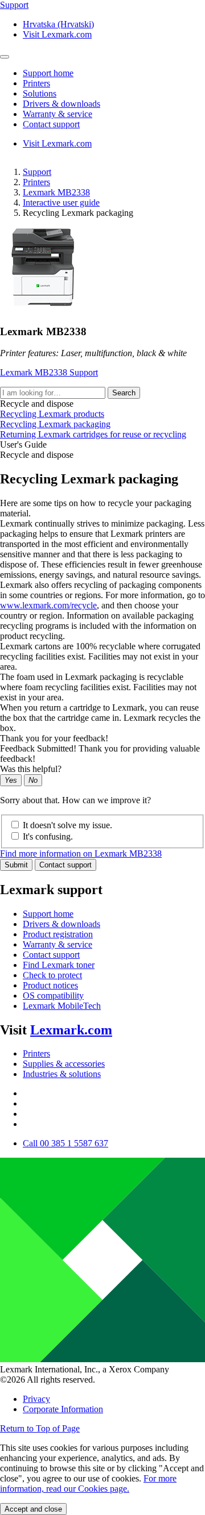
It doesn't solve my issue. (67, 825)
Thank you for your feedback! (54, 738)
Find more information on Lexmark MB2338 (81, 853)
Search (124, 393)
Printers (36, 182)
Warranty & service (57, 944)
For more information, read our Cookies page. (88, 1483)
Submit (16, 865)
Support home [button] (48, 73)
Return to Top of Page (40, 1428)
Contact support (65, 865)
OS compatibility (53, 995)
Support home (48, 914)
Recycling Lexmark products (52, 414)
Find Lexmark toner (59, 965)
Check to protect (52, 975)
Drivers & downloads (61, 924)
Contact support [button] (51, 124)
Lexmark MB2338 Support (49, 372)
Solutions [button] (39, 93)
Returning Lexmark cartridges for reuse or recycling (93, 434)
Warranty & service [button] (57, 114)
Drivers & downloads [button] (61, 103)
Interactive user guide (61, 202)
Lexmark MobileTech (62, 1006)
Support (37, 172)
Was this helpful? (31, 769)
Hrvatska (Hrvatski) (58, 24)
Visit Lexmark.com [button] (57, 34)
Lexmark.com (71, 1029)
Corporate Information (63, 1409)
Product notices (50, 985)
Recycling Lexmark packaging (55, 424)
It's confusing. (48, 836)
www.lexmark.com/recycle (48, 605)
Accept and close (33, 1509)
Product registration (58, 934)
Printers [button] (36, 83)
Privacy (36, 1399)
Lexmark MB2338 (56, 192)
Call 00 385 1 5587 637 (65, 1143)
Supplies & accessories (64, 1064)
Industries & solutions (62, 1074)
